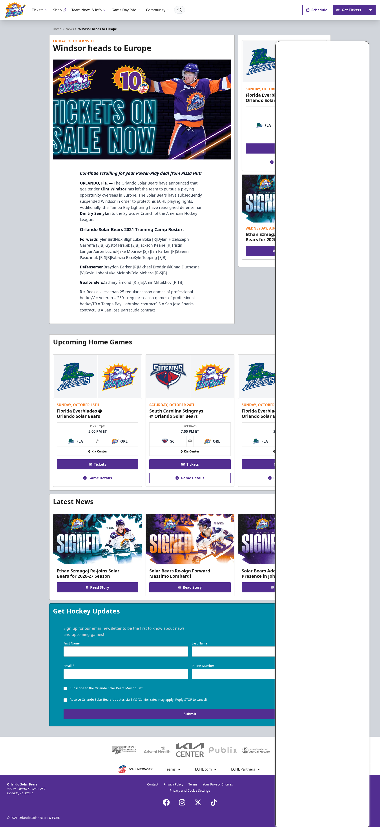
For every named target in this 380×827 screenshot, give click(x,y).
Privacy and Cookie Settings (190, 790)
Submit (190, 713)
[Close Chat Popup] (365, 45)
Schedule (319, 9)
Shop (57, 9)
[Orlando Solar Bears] (15, 10)
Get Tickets (351, 9)
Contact (152, 784)
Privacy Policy (173, 784)
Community (155, 9)
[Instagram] (182, 802)
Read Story (99, 587)
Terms (192, 784)
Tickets (38, 9)
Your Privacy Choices (218, 784)
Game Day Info (123, 9)
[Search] (179, 10)
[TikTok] (214, 802)
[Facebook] (166, 802)
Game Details (100, 478)
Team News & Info (86, 9)
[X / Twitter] (198, 802)
